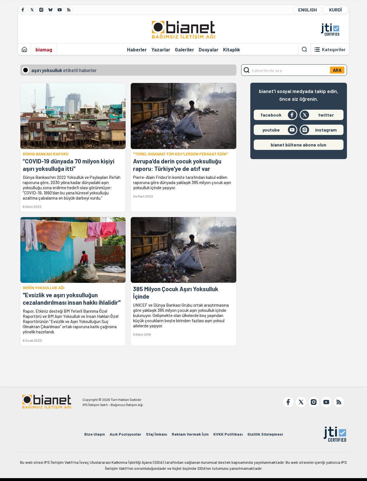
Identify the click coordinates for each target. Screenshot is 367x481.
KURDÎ (335, 9)
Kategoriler (333, 49)
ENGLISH (307, 9)
